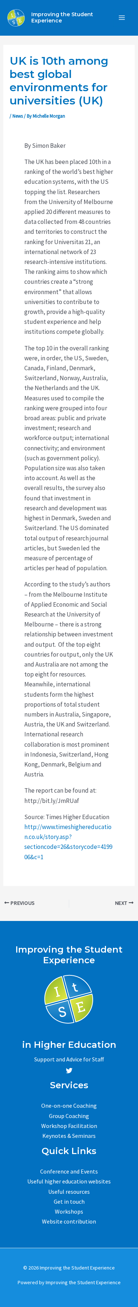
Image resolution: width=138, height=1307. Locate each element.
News (18, 116)
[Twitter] (69, 1070)
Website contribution (69, 1221)
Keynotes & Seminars (69, 1135)
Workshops (69, 1211)
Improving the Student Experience (62, 17)
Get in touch (69, 1201)
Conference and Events (69, 1171)
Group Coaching (69, 1115)
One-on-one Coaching (69, 1105)
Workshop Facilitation (69, 1125)
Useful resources (69, 1191)
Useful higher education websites (69, 1181)
